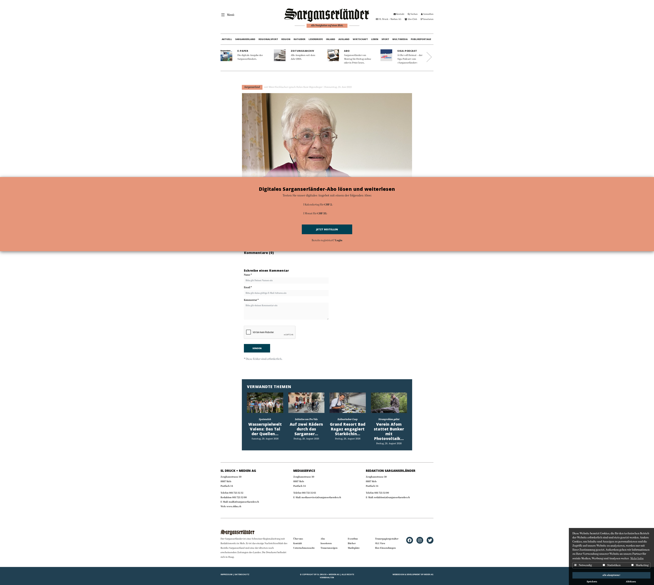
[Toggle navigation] (226, 15)
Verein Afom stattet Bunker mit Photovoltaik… (389, 431)
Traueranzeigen (329, 548)
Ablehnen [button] (631, 582)
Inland (330, 39)
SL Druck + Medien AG (389, 19)
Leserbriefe (316, 39)
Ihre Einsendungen (385, 548)
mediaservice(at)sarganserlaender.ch (321, 497)
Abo (347, 50)
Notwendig (585, 565)
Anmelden (428, 14)
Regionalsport (268, 39)
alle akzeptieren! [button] (611, 575)
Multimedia (400, 39)
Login (338, 240)
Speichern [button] (592, 582)
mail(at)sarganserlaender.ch (244, 502)
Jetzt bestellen (327, 229)
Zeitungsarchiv (302, 50)
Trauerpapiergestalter (386, 539)
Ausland (343, 39)
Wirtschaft (360, 39)
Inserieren (428, 19)
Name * (248, 275)
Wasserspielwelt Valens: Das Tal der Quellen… (265, 429)
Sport (385, 39)
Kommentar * (251, 300)
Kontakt (400, 14)
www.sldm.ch (234, 506)
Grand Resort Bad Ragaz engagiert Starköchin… (347, 429)
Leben (374, 39)
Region (285, 39)
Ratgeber (299, 39)
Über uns (298, 539)
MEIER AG (428, 574)
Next (429, 57)
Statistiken (614, 565)
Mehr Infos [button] (637, 558)
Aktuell (227, 39)
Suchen (414, 14)
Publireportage (421, 39)
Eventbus (353, 539)
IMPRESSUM (226, 574)
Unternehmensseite (304, 548)
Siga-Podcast (407, 50)
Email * (248, 287)
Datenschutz (242, 574)
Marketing (642, 565)
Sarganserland (245, 39)
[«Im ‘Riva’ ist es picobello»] (265, 402)
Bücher (352, 543)
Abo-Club (412, 19)
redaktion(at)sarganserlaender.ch (392, 497)
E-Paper (242, 50)
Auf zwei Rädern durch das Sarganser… (306, 429)
